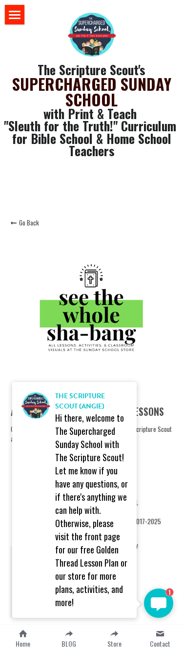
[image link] (91, 33)
